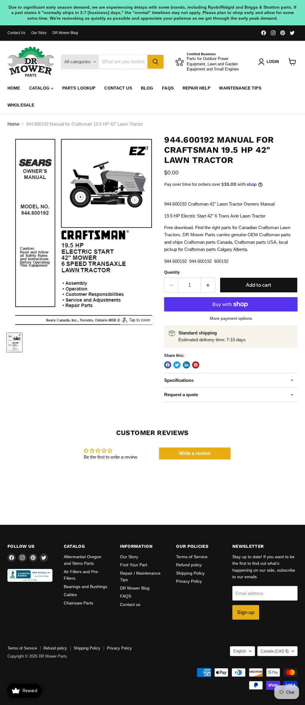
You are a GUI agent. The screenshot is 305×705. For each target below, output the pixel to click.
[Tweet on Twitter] (176, 364)
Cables (70, 594)
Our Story (38, 33)
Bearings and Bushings (85, 586)
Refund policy (189, 564)
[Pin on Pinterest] (195, 364)
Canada (275, 651)
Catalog (40, 88)
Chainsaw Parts (78, 603)
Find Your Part (133, 564)
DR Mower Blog (65, 33)
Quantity (172, 272)
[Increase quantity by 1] (208, 285)
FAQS (168, 88)
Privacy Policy (189, 581)
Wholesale (20, 105)
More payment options (231, 318)
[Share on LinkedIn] (186, 364)
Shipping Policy (190, 573)
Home (13, 88)
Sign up (245, 612)
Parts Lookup (79, 88)
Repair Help (197, 88)
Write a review (194, 453)
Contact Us (16, 33)
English (239, 651)
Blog (147, 88)
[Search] (155, 62)
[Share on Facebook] (167, 364)
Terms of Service (192, 556)
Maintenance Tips (240, 88)
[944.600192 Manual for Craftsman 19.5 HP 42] (14, 342)
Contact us (118, 88)
